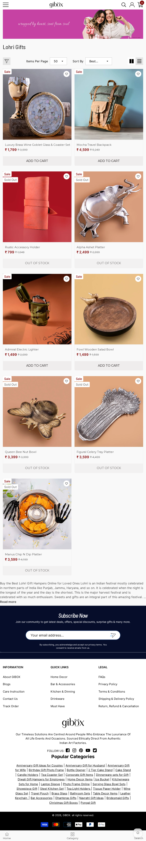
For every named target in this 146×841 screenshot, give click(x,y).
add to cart (37, 161)
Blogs (6, 684)
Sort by (78, 61)
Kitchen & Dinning (63, 691)
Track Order (11, 706)
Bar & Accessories (63, 684)
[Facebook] (68, 751)
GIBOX (66, 815)
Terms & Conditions (111, 691)
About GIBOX (11, 677)
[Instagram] (75, 751)
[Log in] (132, 4)
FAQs (101, 677)
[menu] (6, 5)
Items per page (37, 61)
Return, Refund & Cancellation (118, 706)
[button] (124, 5)
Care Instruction (14, 691)
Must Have (58, 706)
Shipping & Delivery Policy (116, 699)
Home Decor (59, 677)
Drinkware (57, 699)
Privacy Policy (107, 684)
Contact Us (10, 699)
